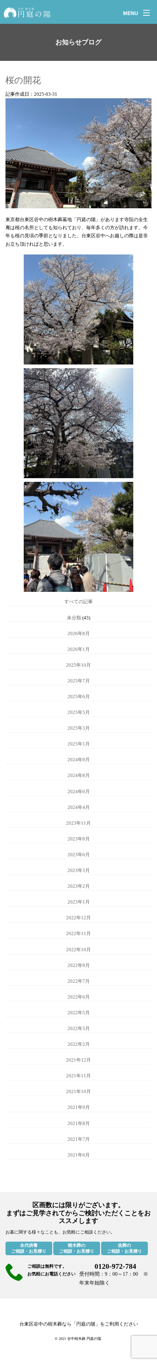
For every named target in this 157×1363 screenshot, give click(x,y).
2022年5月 (79, 1012)
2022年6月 (79, 997)
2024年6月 (79, 791)
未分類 (74, 617)
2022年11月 (78, 933)
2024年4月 (79, 807)
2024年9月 (79, 759)
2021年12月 (78, 1060)
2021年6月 (79, 1155)
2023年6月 (79, 854)
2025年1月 (79, 744)
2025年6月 (79, 696)
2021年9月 (79, 1107)
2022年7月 (79, 981)
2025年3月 (79, 728)
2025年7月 (79, 681)
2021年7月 (79, 1139)
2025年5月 (79, 712)
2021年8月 (79, 1123)
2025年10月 (78, 665)
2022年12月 (78, 917)
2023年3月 (79, 870)
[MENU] (146, 13)
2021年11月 (78, 1075)
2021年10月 (78, 1091)
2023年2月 (79, 886)
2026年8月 (79, 633)
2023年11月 (78, 823)
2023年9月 (79, 839)
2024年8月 (79, 775)
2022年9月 (79, 965)
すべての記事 (78, 601)
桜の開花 (23, 80)
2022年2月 (79, 1044)
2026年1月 (79, 649)
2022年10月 (78, 949)
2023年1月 (79, 902)
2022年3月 (79, 1028)
